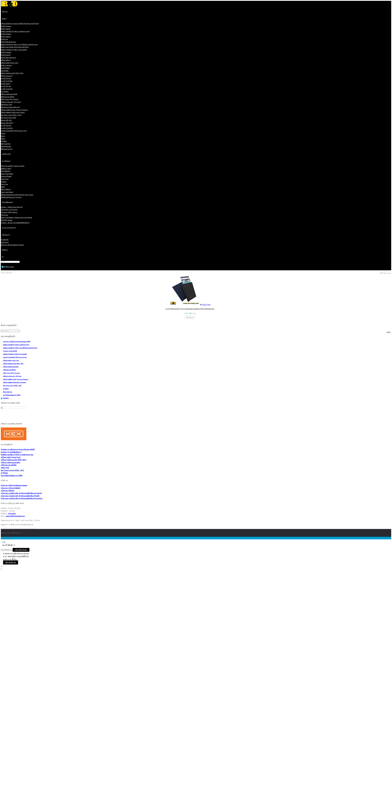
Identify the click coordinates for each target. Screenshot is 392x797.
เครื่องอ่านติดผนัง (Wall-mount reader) (14, 382)
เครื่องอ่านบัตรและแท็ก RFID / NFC (13, 363)
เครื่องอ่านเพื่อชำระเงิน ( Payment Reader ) (15, 379)
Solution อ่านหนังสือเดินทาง (11, 452)
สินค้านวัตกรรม (7, 392)
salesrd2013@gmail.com (15, 516)
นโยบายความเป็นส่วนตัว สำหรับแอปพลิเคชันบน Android (21, 493)
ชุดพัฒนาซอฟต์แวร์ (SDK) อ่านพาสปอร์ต (15, 354)
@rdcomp (12, 513)
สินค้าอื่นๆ (6, 398)
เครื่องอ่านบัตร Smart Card (11, 360)
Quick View (206, 305)
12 (385, 273)
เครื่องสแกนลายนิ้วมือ (9, 370)
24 (387, 273)
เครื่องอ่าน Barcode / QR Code (12, 376)
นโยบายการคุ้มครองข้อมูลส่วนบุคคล (14, 485)
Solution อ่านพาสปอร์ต (10, 351)
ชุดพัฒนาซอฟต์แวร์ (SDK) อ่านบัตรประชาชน (16, 345)
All (390, 273)
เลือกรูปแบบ (190, 317)
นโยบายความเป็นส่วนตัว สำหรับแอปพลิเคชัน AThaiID (20, 496)
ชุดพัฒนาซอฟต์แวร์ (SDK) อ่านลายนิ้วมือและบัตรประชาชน (20, 348)
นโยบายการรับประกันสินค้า (11, 488)
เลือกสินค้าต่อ (10, 562)
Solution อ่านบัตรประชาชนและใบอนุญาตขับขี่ (16, 341)
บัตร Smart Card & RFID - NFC (12, 385)
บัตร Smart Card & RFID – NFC (12, 470)
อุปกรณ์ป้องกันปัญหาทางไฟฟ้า (12, 395)
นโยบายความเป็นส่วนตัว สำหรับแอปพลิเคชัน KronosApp (21, 498)
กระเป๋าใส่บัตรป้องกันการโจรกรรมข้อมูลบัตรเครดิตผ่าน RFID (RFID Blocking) (189, 309)
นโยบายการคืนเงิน (7, 490)
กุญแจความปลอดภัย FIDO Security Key (15, 357)
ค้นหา (388, 332)
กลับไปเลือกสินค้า (21, 550)
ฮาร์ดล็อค (6, 389)
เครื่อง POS (5, 468)
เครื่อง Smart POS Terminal (11, 373)
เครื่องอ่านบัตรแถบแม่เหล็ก (10, 367)
